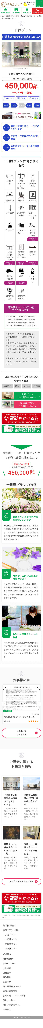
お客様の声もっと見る (21, 732)
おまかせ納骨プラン (12, 1005)
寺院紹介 (7, 1009)
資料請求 (7, 973)
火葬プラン (10, 935)
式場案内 (7, 954)
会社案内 (7, 968)
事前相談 (7, 977)
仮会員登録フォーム (12, 986)
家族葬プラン (11, 944)
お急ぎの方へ (9, 963)
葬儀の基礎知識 (10, 991)
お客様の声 (8, 959)
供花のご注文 (9, 1000)
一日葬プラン (11, 939)
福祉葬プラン (11, 949)
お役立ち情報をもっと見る (21, 881)
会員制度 (7, 982)
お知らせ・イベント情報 (14, 996)
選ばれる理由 (9, 926)
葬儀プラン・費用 (11, 930)
